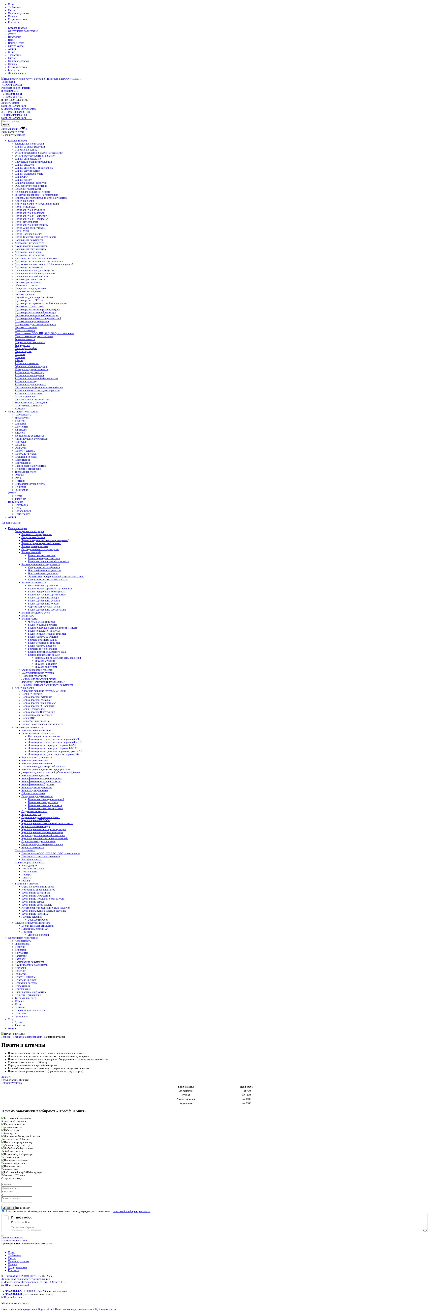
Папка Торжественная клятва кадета (35, 237)
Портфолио (14, 36)
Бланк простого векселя (41, 555)
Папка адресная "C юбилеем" (31, 218)
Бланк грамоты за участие (43, 636)
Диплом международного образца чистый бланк (56, 576)
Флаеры (19, 474)
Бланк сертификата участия (44, 600)
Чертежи (20, 480)
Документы (21, 426)
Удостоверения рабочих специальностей (38, 318)
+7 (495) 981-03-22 (11, 1291)
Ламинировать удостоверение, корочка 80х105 (54, 742)
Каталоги (20, 432)
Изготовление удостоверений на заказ (36, 258)
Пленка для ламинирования (44, 736)
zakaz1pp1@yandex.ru (13, 105)
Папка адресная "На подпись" (32, 215)
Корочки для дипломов (28, 282)
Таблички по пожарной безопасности (36, 378)
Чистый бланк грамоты (41, 621)
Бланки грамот (23, 179)
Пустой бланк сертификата (43, 585)
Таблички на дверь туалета (30, 384)
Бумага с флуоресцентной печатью (35, 155)
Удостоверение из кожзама (30, 255)
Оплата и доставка (18, 13)
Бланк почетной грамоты (42, 624)
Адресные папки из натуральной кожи (37, 203)
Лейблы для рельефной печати (32, 191)
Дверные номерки (38, 934)
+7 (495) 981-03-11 (11, 93)
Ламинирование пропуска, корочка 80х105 (52, 748)
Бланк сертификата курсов (43, 603)
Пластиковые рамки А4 (28, 405)
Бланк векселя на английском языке (48, 561)
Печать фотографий (26, 348)
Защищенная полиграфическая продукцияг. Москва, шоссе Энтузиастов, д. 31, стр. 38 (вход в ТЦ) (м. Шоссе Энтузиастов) (33, 1282)
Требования (14, 7)
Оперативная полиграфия (23, 30)
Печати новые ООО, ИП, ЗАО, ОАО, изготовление (44, 333)
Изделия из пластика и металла (32, 399)
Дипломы (20, 423)
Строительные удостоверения (32, 321)
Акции (12, 49)
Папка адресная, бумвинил (30, 209)
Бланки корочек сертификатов (45, 808)
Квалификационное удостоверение (35, 270)
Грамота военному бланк (42, 639)
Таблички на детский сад (29, 372)
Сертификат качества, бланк (44, 606)
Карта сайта (45, 1309)
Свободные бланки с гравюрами (33, 161)
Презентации (22, 459)
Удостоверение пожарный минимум (35, 312)
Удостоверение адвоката (29, 267)
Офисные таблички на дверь (31, 366)
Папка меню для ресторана (30, 227)
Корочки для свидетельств (30, 279)
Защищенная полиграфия (29, 143)
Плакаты (20, 357)
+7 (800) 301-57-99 (11, 96)
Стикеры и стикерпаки (28, 468)
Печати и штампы (25, 330)
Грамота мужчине (45, 660)
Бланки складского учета (29, 173)
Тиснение (20, 498)
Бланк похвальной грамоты (44, 630)
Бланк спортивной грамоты (44, 642)
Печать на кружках (26, 453)
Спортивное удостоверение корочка (35, 324)
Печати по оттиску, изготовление (34, 336)
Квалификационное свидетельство (35, 273)
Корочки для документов (29, 240)
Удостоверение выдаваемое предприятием (39, 261)
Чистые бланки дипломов (43, 573)
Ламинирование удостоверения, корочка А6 (53, 754)
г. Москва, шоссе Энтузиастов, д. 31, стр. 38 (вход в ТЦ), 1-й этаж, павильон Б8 (18, 111)
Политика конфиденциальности (73, 1309)
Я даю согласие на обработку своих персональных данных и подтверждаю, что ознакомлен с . (78, 1211)
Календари (21, 429)
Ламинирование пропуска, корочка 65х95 (52, 745)
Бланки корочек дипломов (43, 802)
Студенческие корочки (28, 291)
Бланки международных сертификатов (50, 588)
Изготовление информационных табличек (39, 387)
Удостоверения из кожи (28, 252)
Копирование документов (29, 435)
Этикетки (20, 486)
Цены (11, 39)
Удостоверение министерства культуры (37, 309)
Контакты (13, 22)
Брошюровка (22, 417)
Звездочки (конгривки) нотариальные (36, 194)
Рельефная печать (25, 339)
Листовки (20, 441)
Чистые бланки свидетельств (44, 570)
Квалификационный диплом (31, 276)
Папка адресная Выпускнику (31, 224)
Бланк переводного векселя (44, 558)
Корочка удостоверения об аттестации (36, 315)
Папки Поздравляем (26, 221)
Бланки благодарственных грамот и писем (52, 627)
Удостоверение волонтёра (29, 243)
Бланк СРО (21, 176)
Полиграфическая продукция (18, 1309)
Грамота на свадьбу (46, 663)
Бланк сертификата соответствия (47, 609)
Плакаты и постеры (26, 456)
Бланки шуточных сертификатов (47, 594)
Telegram (6, 1083)
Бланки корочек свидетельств (45, 805)
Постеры (20, 354)
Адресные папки (24, 200)
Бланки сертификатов (27, 170)
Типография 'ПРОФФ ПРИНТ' (22, 1276)
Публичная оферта (105, 1309)
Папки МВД (22, 230)
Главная (5, 1036)
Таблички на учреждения (29, 375)
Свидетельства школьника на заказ (48, 579)
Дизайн (19, 495)
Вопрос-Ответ (16, 42)
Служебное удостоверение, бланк (34, 297)
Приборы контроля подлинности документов (41, 197)
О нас (11, 4)
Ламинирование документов (31, 246)
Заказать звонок (10, 102)
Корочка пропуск (25, 294)
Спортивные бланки (26, 149)
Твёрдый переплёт (25, 471)
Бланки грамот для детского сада (47, 651)
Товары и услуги (11, 522)
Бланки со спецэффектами (30, 146)
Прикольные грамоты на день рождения (58, 657)
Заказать (6, 1076)
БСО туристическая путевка (31, 185)
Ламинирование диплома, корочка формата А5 (55, 751)
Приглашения (22, 462)
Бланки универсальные (28, 158)
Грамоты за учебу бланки (42, 648)
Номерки (20, 408)
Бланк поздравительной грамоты (47, 633)
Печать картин (23, 351)
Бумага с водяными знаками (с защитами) (39, 152)
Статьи (12, 10)
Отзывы (12, 16)
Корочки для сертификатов (30, 249)
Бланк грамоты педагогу (42, 645)
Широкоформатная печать (30, 342)
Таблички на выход (26, 381)
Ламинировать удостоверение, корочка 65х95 (54, 739)
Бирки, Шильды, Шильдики (31, 402)
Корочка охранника (26, 327)
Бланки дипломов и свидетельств (34, 167)
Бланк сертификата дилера (43, 597)
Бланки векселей (24, 164)
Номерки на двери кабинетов (31, 369)
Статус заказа (15, 45)
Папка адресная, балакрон (30, 212)
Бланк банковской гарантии (31, 182)
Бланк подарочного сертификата (47, 591)
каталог (20, 134)
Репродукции (22, 345)
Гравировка (21, 489)
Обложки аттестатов (26, 285)
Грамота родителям (46, 666)
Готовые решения (25, 396)
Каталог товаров (17, 27)
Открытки (20, 447)
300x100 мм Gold (38, 919)
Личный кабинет (17, 73)
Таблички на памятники (29, 393)
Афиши (19, 360)
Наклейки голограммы (28, 188)
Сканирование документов (30, 465)
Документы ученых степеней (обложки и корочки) (44, 264)
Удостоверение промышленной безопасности (41, 303)
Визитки (20, 420)
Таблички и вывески (27, 363)
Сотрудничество (17, 19)
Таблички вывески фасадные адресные (37, 390)
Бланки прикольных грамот (44, 654)
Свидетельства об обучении (44, 567)
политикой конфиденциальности (131, 1211)
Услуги (12, 33)
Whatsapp (16, 1083)
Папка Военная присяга (28, 233)
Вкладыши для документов (30, 288)
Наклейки (20, 444)
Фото (18, 477)
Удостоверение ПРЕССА (29, 300)
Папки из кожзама (25, 206)
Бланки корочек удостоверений (46, 799)
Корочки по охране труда (29, 306)
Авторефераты (23, 414)
